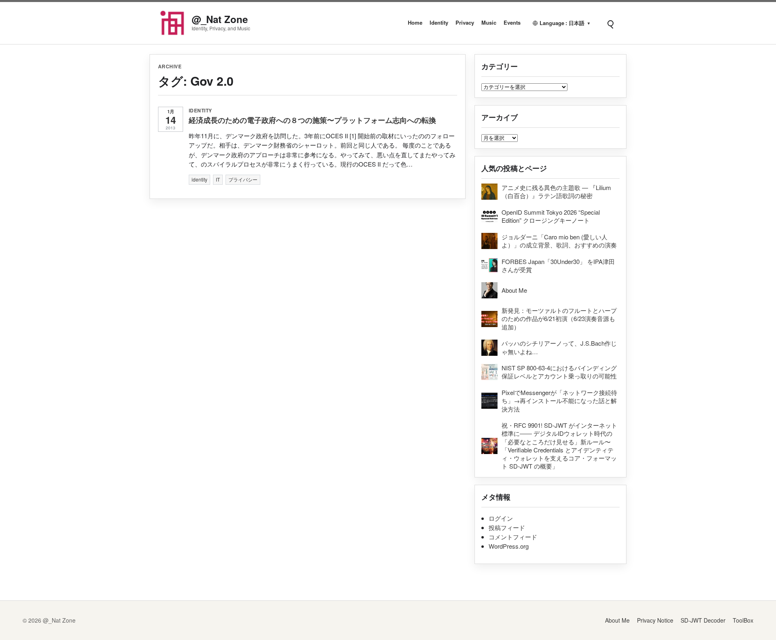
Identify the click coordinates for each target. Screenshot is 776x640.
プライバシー (242, 179)
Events (512, 22)
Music (488, 22)
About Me (617, 620)
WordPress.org (509, 546)
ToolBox (743, 620)
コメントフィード (513, 536)
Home (415, 22)
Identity (439, 22)
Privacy (464, 22)
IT (218, 179)
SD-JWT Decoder (703, 620)
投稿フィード (507, 527)
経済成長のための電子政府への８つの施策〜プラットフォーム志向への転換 (312, 120)
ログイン (501, 518)
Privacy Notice (655, 620)
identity (200, 110)
